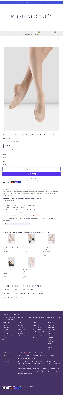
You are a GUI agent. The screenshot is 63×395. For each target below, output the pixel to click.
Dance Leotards (6, 327)
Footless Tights (22, 329)
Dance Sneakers (37, 329)
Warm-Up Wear (6, 340)
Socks (49, 349)
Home (3, 41)
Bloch (8, 141)
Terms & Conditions (29, 386)
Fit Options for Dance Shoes (8, 304)
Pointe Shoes (36, 340)
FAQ (3, 357)
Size (3, 161)
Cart (60, 39)
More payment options (31, 178)
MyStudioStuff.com (37, 355)
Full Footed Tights (22, 327)
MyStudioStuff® (11, 386)
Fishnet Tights (21, 335)
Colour (4, 154)
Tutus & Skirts (6, 334)
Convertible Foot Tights (24, 325)
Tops (3, 331)
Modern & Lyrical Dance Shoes (17, 223)
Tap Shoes (35, 342)
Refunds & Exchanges (8, 361)
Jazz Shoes (36, 334)
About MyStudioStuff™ (8, 355)
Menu (6, 39)
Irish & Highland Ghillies (39, 331)
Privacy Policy (19, 386)
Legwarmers (51, 339)
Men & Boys (5, 329)
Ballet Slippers (36, 325)
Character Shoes (37, 327)
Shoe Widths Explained (19, 304)
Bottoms (4, 325)
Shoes (28, 223)
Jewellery (50, 337)
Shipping (4, 150)
